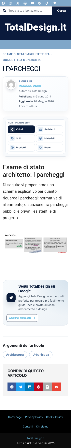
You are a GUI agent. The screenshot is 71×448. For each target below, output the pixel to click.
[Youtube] (32, 3)
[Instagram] (10, 3)
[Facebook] (3, 3)
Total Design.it (35, 438)
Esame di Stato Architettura (26, 54)
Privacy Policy (34, 417)
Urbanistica (41, 354)
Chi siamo (42, 426)
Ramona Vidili (30, 86)
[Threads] (39, 3)
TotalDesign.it (35, 27)
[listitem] (21, 129)
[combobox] (26, 10)
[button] (11, 387)
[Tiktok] (47, 3)
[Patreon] (54, 3)
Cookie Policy (54, 417)
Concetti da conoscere (22, 60)
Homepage (15, 417)
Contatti (28, 426)
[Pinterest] (25, 3)
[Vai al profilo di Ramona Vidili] (11, 85)
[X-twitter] (18, 3)
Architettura (15, 354)
